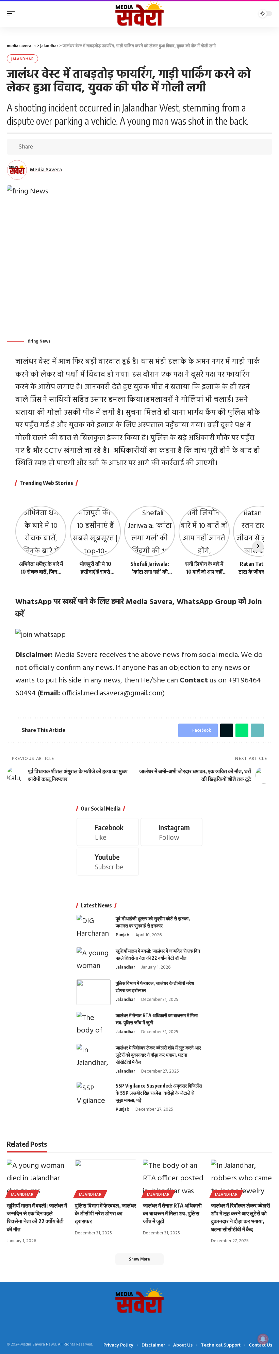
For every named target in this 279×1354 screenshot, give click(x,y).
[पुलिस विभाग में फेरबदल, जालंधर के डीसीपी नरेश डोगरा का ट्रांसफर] (94, 992)
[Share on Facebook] (40, 146)
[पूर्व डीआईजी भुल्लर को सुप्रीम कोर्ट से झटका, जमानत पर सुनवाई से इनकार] (94, 927)
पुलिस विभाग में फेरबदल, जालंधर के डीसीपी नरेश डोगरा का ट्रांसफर (105, 1213)
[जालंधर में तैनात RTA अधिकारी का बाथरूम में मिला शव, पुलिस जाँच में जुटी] (94, 1024)
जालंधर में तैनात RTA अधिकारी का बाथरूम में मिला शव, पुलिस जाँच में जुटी (172, 1213)
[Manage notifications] (263, 1339)
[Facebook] (108, 832)
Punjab (122, 935)
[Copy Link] (72, 146)
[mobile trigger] (12, 13)
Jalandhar (22, 59)
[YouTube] (134, 1324)
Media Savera (46, 170)
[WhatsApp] (155, 1324)
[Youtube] (108, 861)
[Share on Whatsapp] (61, 146)
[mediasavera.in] (139, 13)
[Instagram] (172, 832)
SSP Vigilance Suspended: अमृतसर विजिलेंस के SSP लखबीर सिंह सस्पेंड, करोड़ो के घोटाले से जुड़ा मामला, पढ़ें (159, 1093)
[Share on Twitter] (50, 146)
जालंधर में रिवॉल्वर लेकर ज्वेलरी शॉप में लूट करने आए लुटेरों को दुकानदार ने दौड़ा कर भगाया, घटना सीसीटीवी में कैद (158, 1055)
